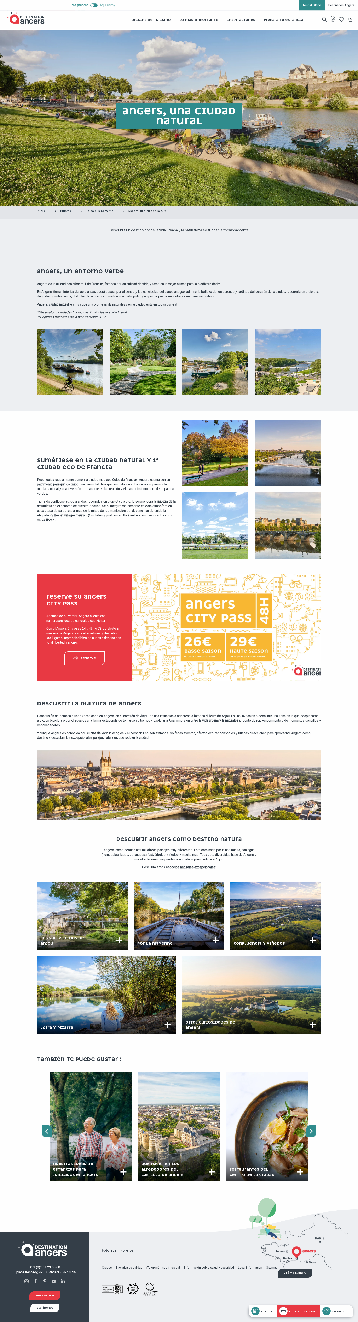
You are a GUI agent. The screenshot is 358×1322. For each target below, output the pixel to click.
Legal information (250, 1267)
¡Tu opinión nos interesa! (163, 1267)
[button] (324, 19)
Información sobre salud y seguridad (209, 1267)
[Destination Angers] (27, 18)
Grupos (107, 1267)
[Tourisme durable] (333, 22)
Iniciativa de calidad (129, 1267)
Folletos (127, 1250)
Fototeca (109, 1250)
